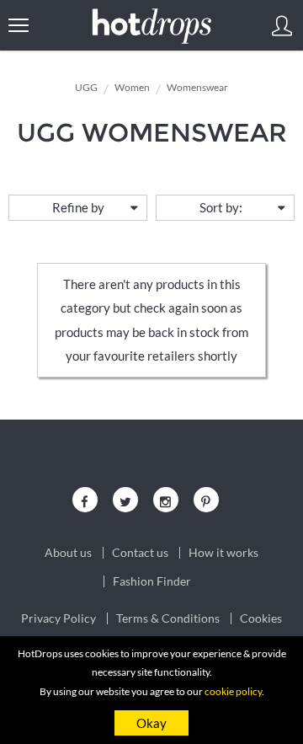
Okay (151, 723)
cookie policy (233, 691)
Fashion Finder (152, 581)
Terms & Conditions (168, 618)
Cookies (261, 618)
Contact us (140, 553)
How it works (223, 553)
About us (68, 553)
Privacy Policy (58, 618)
